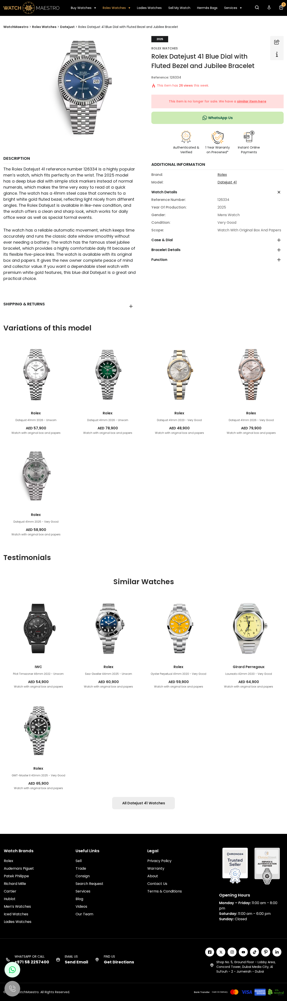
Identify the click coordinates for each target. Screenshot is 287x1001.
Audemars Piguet (19, 868)
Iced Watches (16, 914)
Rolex (222, 174)
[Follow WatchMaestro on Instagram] (232, 952)
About (152, 876)
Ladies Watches (149, 8)
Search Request (89, 883)
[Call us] (12, 989)
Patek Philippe (16, 876)
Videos (81, 906)
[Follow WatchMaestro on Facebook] (209, 952)
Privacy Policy (159, 860)
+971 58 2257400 (32, 962)
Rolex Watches (114, 8)
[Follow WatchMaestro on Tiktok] (254, 952)
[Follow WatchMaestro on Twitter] (220, 952)
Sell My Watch (179, 8)
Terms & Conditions (164, 891)
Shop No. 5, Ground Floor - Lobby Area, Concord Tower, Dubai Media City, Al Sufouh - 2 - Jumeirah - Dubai (246, 967)
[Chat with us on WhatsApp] (12, 970)
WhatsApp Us (220, 117)
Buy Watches (81, 8)
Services (230, 8)
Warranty (155, 868)
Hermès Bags (207, 8)
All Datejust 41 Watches (143, 803)
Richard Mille (15, 883)
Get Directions (119, 962)
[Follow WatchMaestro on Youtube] (243, 952)
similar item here (251, 101)
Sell (79, 860)
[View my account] (269, 8)
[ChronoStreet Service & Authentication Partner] (267, 866)
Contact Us (157, 883)
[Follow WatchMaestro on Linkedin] (276, 952)
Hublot (9, 898)
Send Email (76, 962)
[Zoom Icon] (83, 88)
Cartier (10, 891)
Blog (79, 898)
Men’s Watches (17, 906)
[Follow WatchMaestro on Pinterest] (265, 952)
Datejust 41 (227, 182)
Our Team (84, 914)
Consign (83, 876)
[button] (256, 8)
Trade (81, 868)
